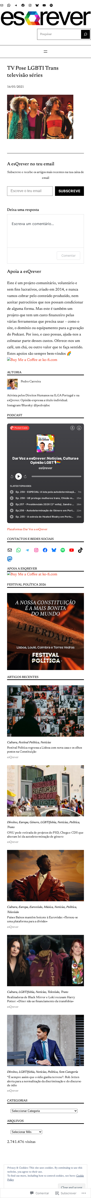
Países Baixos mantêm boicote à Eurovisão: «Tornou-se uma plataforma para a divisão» (42, 919)
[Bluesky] (37, 5)
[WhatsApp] (9, 5)
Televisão (13, 912)
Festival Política (29, 742)
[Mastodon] (9, 559)
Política (74, 822)
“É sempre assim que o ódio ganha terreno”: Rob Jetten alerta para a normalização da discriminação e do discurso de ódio (44, 1081)
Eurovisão (35, 907)
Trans (11, 827)
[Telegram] (16, 5)
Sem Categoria (68, 1072)
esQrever (12, 757)
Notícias (45, 742)
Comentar (68, 255)
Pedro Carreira (31, 381)
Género (34, 822)
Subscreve (69, 191)
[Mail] (2, 5)
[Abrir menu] (45, 51)
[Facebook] (23, 5)
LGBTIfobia (48, 822)
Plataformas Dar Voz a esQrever (27, 529)
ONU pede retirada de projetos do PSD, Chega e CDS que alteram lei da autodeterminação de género (45, 834)
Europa (23, 822)
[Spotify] (51, 5)
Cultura (12, 742)
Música (48, 907)
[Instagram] (30, 5)
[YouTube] (44, 5)
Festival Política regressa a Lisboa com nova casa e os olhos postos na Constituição (44, 749)
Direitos (12, 822)
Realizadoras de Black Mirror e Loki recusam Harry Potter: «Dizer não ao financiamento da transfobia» (41, 999)
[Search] (85, 34)
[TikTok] (80, 550)
